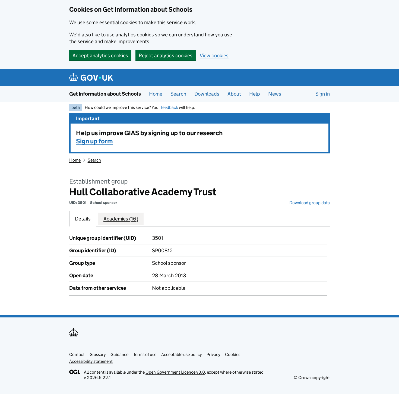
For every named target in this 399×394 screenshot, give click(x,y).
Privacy (213, 354)
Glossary (98, 354)
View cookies (214, 55)
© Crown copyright (312, 377)
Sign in (322, 94)
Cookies (232, 354)
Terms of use (144, 354)
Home (155, 94)
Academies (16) (120, 219)
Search (178, 94)
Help (254, 94)
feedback (170, 107)
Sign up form (94, 141)
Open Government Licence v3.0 (175, 372)
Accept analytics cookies (100, 55)
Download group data (309, 202)
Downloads (206, 94)
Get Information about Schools (105, 94)
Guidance (119, 354)
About (234, 94)
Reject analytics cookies (165, 55)
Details (83, 219)
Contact (77, 354)
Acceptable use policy (181, 354)
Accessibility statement (91, 361)
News (274, 94)
